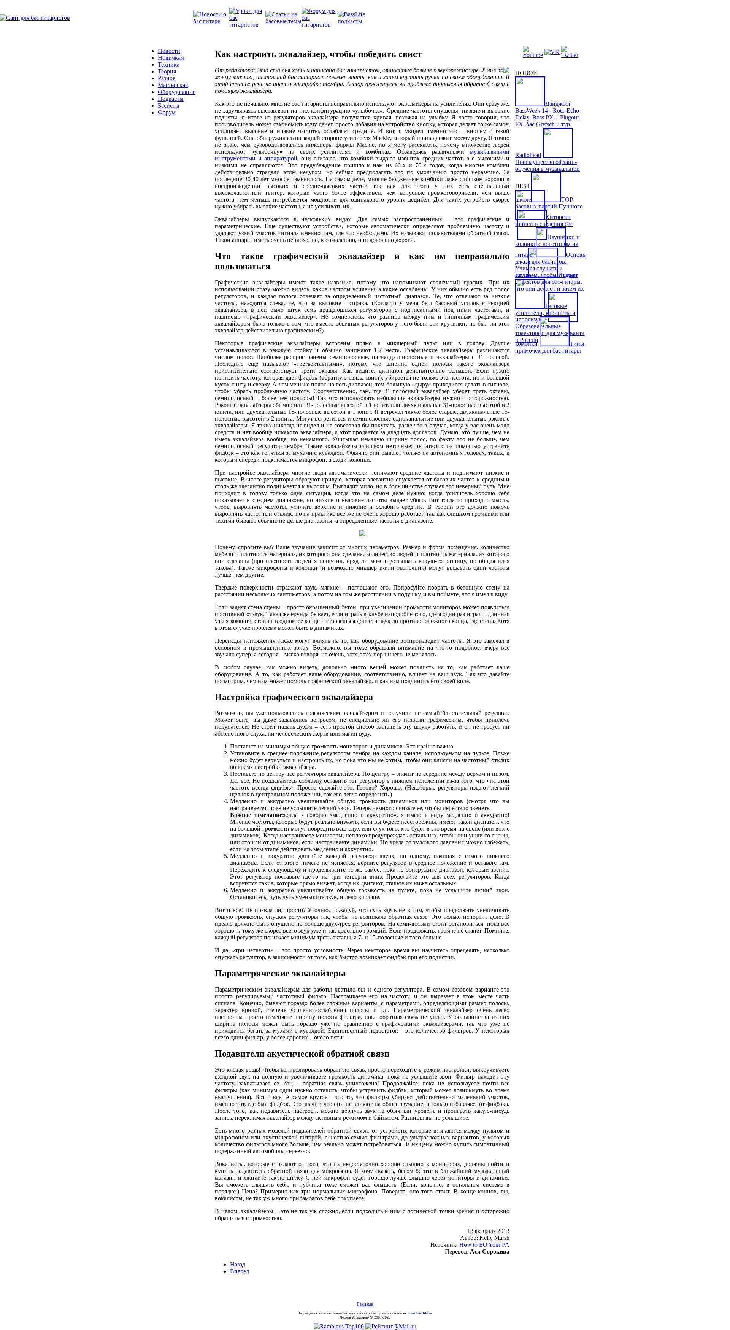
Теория (167, 71)
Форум (167, 112)
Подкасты (171, 98)
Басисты (168, 105)
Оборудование (176, 92)
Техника (168, 64)
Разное (166, 78)
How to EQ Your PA (484, 1244)
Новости (169, 51)
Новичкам (171, 57)
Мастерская (173, 85)
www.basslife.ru (420, 1313)
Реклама (365, 1304)
